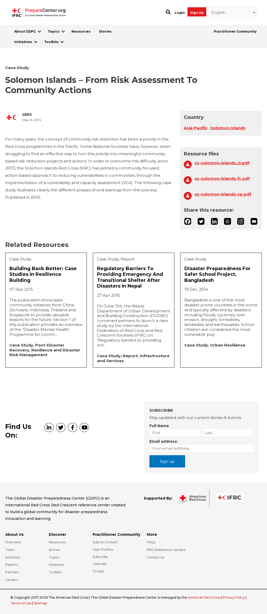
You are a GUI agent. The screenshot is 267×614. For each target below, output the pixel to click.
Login (180, 13)
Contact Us (155, 557)
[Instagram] (240, 221)
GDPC (27, 115)
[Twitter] (201, 221)
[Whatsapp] (227, 221)
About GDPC (25, 31)
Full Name (159, 426)
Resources (80, 31)
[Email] (254, 221)
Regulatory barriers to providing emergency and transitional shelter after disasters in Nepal (130, 277)
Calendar (100, 564)
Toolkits (51, 42)
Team (10, 550)
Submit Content (105, 542)
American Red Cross (204, 597)
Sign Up (197, 13)
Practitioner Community (235, 31)
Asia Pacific (196, 127)
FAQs (151, 542)
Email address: (163, 441)
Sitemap (40, 603)
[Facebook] (187, 221)
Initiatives (23, 42)
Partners (12, 572)
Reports (11, 565)
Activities (12, 557)
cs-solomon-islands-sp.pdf (223, 194)
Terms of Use (21, 603)
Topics (53, 31)
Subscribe (100, 557)
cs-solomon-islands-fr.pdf (222, 178)
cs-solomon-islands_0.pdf (222, 163)
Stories (105, 31)
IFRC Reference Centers (166, 550)
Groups (98, 571)
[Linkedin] (214, 221)
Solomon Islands (228, 127)
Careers (11, 580)
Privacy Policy (234, 597)
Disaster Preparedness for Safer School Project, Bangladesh (217, 274)
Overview (13, 542)
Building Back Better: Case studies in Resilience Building (43, 274)
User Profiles (103, 549)
